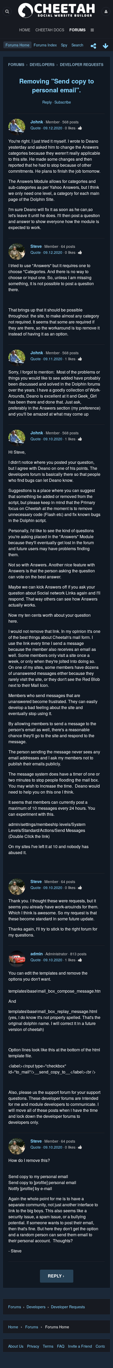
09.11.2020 (52, 358)
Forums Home (17, 44)
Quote (35, 127)
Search (77, 44)
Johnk (36, 122)
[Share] (93, 45)
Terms (48, 1346)
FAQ (60, 1346)
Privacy (33, 1346)
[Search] (7, 11)
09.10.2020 (52, 438)
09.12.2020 (52, 127)
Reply (47, 102)
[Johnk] (16, 127)
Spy (64, 44)
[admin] (16, 959)
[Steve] (16, 251)
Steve (36, 246)
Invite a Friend (80, 1346)
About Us (15, 1346)
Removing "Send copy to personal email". (56, 85)
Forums (14, 1306)
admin (36, 954)
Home (13, 1326)
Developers (36, 1306)
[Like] (80, 127)
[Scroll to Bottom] (105, 45)
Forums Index (45, 44)
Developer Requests (68, 1306)
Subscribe (62, 102)
